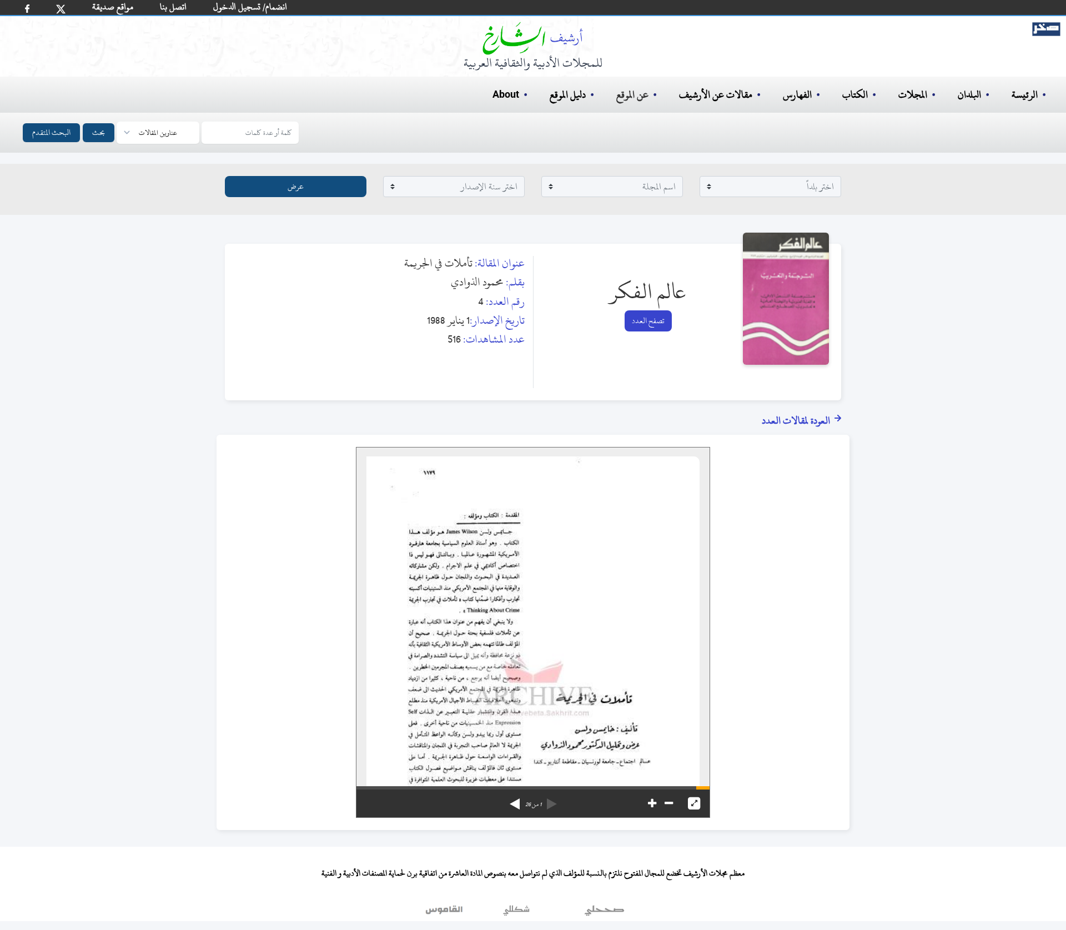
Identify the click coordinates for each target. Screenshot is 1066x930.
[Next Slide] (515, 800)
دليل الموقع (568, 95)
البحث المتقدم (51, 132)
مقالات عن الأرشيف (715, 95)
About (505, 95)
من (533, 804)
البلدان (969, 95)
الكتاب (855, 95)
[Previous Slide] (552, 800)
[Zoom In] (652, 803)
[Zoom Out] (669, 803)
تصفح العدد (648, 320)
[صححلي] (604, 912)
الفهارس (797, 95)
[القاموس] (445, 912)
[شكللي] (516, 912)
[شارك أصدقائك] (27, 8)
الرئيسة (1025, 95)
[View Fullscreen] (694, 803)
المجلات (912, 95)
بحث (98, 132)
